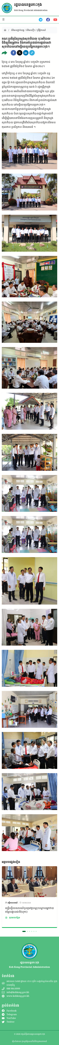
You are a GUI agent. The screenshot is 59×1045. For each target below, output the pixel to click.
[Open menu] (3, 19)
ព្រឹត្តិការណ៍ (41, 30)
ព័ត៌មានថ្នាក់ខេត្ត (17, 30)
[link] (29, 897)
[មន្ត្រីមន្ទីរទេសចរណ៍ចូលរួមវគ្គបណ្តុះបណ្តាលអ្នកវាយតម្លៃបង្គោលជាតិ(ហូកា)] (29, 868)
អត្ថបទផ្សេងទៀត (11, 862)
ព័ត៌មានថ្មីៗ (30, 30)
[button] (13, 52)
